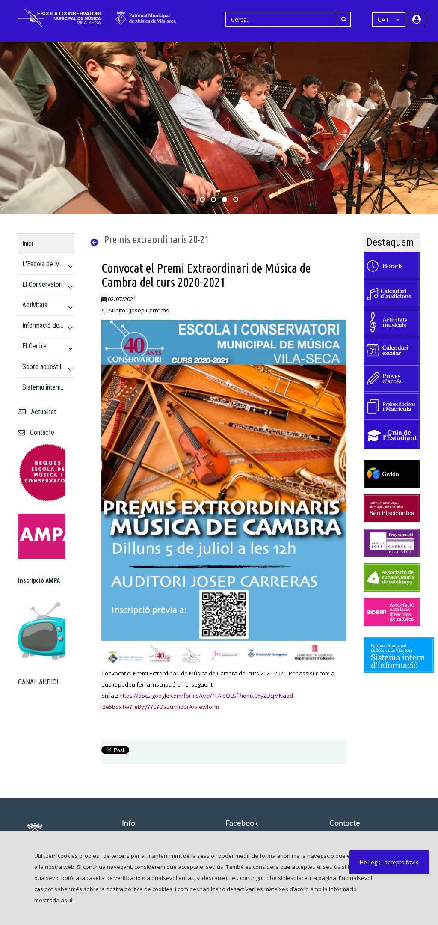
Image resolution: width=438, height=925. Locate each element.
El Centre (34, 346)
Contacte (40, 432)
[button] (388, 19)
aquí (66, 900)
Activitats (34, 305)
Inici (27, 243)
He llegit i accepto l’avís (389, 862)
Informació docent (43, 325)
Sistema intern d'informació (43, 387)
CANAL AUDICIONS (41, 682)
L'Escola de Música (43, 264)
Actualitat (41, 412)
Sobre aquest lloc (43, 367)
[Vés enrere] (96, 242)
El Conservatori (42, 284)
